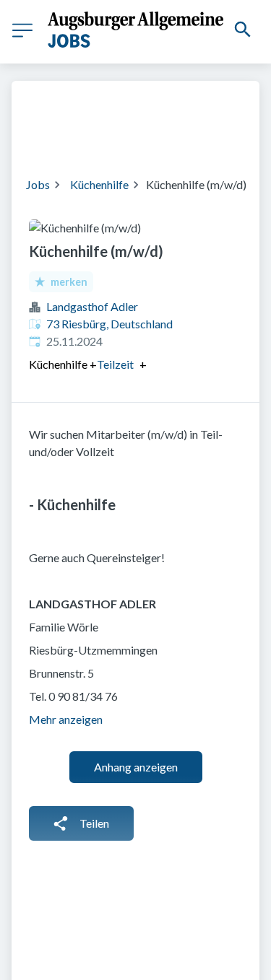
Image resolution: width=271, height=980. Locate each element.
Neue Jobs (176, 137)
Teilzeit (115, 364)
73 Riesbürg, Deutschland (109, 324)
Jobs (38, 184)
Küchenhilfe (99, 184)
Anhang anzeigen (136, 767)
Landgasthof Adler (92, 306)
